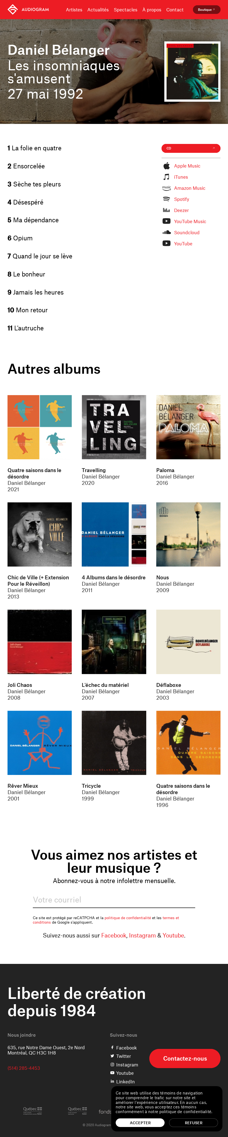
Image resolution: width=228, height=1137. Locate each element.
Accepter (140, 1122)
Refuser (193, 1122)
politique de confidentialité (128, 918)
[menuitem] (28, 9)
